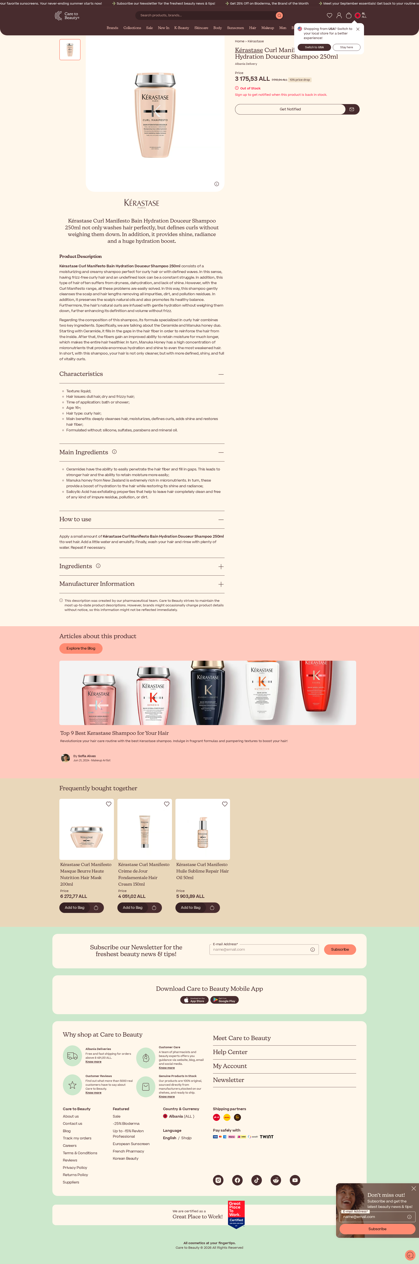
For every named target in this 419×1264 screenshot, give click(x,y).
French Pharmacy (128, 1151)
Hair (252, 28)
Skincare (201, 28)
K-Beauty (181, 28)
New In (163, 28)
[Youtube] (295, 1180)
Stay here (346, 47)
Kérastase (249, 50)
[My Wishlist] (329, 15)
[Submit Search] (279, 15)
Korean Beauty (125, 1158)
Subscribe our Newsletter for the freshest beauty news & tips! (166, 3)
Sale (149, 28)
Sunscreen (235, 28)
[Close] (413, 1188)
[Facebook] (237, 1180)
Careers (70, 1145)
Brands (112, 28)
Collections (132, 28)
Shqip (186, 1138)
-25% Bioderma (126, 1123)
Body (217, 28)
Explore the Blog (81, 648)
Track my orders (77, 1138)
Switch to (314, 47)
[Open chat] (410, 1255)
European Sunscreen (131, 1144)
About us (71, 1116)
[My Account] (339, 15)
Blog (67, 1131)
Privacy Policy (75, 1167)
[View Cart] (348, 15)
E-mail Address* (225, 944)
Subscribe (340, 949)
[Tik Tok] (256, 1180)
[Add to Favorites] (108, 804)
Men (282, 28)
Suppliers (71, 1182)
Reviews (70, 1160)
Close (358, 29)
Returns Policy (75, 1175)
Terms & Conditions (80, 1153)
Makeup (267, 28)
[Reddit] (276, 1180)
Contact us (72, 1123)
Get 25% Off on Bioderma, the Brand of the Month (269, 3)
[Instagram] (218, 1180)
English (170, 1138)
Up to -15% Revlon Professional (128, 1134)
